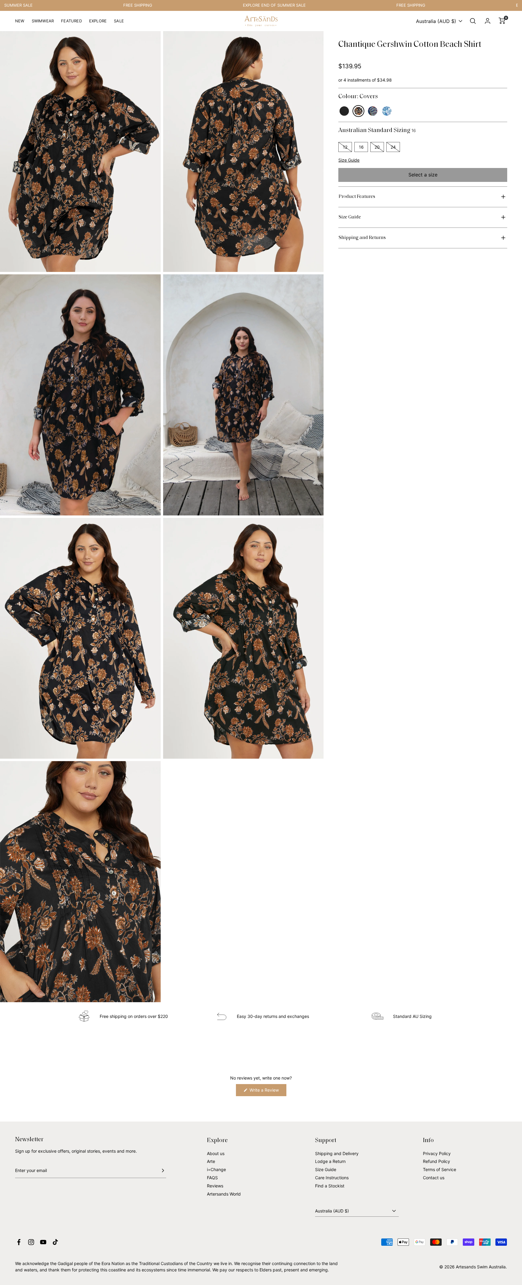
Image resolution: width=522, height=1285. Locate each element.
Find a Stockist (329, 1185)
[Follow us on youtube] (43, 1242)
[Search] (473, 21)
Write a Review (267, 1091)
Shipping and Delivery (337, 1153)
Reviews (215, 1185)
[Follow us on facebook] (19, 1242)
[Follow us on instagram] (31, 1242)
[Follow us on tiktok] (55, 1242)
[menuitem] (19, 23)
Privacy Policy (437, 1153)
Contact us (433, 1177)
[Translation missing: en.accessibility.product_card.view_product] (344, 111)
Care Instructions (332, 1177)
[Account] (487, 21)
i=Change (216, 1169)
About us (215, 1153)
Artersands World (224, 1193)
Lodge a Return (330, 1161)
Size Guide (348, 160)
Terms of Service (439, 1169)
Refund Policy (436, 1161)
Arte (211, 1161)
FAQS (212, 1177)
